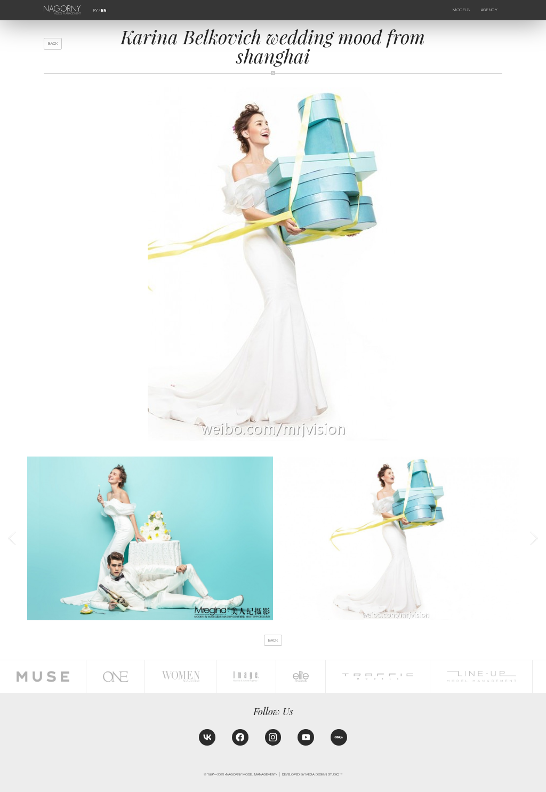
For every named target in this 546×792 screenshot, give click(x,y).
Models (461, 9)
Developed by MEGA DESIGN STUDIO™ (312, 774)
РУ (95, 10)
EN (103, 11)
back (53, 43)
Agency (489, 9)
